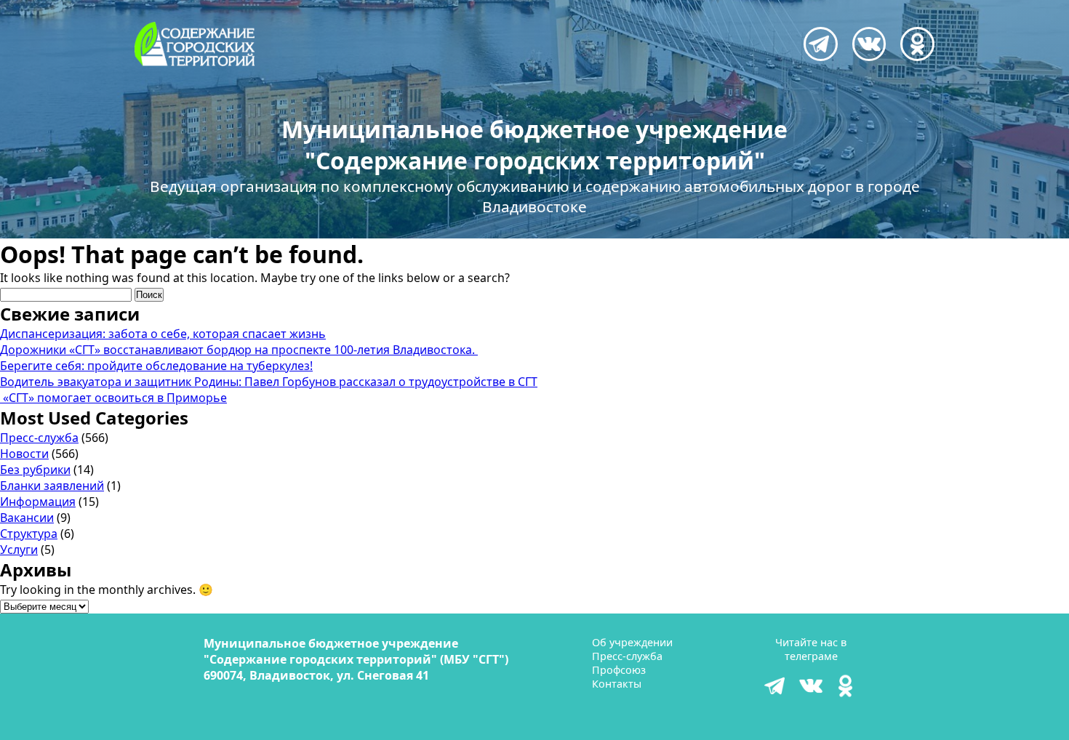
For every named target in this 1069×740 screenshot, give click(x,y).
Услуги (19, 550)
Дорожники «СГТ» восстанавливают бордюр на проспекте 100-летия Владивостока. (239, 350)
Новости (24, 454)
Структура (28, 534)
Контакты (616, 684)
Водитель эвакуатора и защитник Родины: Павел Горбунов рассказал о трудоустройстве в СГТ (268, 382)
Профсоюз (619, 670)
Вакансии (27, 518)
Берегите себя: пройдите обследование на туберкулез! (156, 366)
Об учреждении (632, 642)
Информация (38, 502)
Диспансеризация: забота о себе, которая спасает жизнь (163, 334)
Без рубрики (35, 470)
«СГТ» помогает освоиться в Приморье (113, 398)
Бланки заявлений (52, 486)
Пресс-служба (39, 438)
